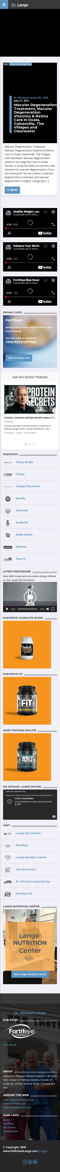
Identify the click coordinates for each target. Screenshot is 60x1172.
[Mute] (47, 609)
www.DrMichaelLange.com (18, 1099)
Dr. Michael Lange (30, 1013)
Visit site (8, 1044)
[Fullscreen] (52, 609)
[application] (30, 597)
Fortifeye (8, 1123)
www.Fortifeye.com (14, 1103)
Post (6, 64)
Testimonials (10, 1131)
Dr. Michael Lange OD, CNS (31, 97)
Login (43, 1151)
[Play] (7, 609)
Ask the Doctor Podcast (30, 377)
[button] (30, 597)
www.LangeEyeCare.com (17, 1107)
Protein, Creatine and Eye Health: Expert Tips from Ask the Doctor (30, 417)
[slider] (27, 609)
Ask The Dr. (9, 1127)
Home (6, 1119)
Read (13, 189)
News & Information (20, 64)
